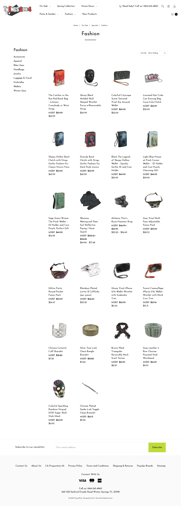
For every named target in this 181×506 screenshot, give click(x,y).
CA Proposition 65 (54, 466)
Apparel (18, 61)
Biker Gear (19, 65)
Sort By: (144, 53)
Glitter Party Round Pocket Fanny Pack (56, 291)
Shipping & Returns (123, 466)
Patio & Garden (48, 14)
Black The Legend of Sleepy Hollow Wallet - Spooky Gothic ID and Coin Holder (121, 164)
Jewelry (17, 74)
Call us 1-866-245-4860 (90, 488)
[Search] (162, 6)
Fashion (69, 14)
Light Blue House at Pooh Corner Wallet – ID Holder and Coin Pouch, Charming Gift (153, 164)
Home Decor (88, 6)
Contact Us (21, 466)
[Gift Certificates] (168, 6)
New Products (89, 14)
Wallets (17, 86)
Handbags (19, 69)
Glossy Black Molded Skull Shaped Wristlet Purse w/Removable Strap (90, 102)
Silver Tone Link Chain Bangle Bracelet (88, 351)
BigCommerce (107, 498)
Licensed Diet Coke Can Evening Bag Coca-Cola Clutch (153, 98)
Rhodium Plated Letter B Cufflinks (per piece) (89, 291)
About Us (36, 466)
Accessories (19, 57)
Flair (93, 498)
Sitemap (161, 466)
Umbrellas (19, 82)
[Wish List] (68, 82)
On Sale (44, 6)
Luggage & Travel (23, 78)
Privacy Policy (75, 466)
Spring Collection (66, 6)
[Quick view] (68, 69)
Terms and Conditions (97, 466)
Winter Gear (20, 91)
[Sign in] (174, 6)
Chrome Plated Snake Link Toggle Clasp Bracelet (89, 409)
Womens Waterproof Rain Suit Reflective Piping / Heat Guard (89, 225)
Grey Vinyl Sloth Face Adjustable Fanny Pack (151, 221)
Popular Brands (145, 466)
